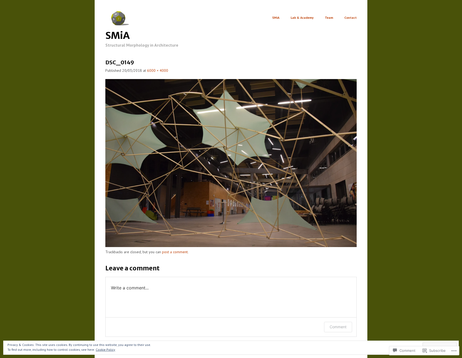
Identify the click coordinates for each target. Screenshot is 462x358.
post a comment (175, 251)
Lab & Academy (302, 17)
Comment (338, 327)
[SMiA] (120, 24)
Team (329, 17)
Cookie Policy (105, 350)
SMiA (117, 35)
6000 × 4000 (157, 70)
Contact (350, 17)
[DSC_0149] (231, 245)
